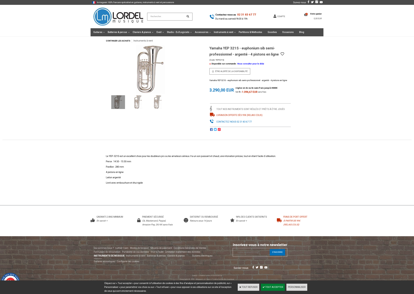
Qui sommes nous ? (104, 248)
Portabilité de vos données (135, 252)
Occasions (288, 32)
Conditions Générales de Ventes (190, 248)
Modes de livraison (139, 248)
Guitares (97, 32)
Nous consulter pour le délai (250, 64)
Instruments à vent (223, 32)
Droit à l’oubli (157, 252)
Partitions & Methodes (250, 32)
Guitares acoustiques (104, 261)
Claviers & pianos (142, 32)
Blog (301, 32)
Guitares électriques (202, 255)
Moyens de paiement (161, 248)
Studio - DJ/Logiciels (178, 32)
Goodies (272, 32)
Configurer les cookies (128, 261)
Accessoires (201, 32)
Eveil (159, 32)
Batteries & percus (117, 32)
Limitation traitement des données (182, 252)
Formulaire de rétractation (107, 252)
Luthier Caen (121, 248)
